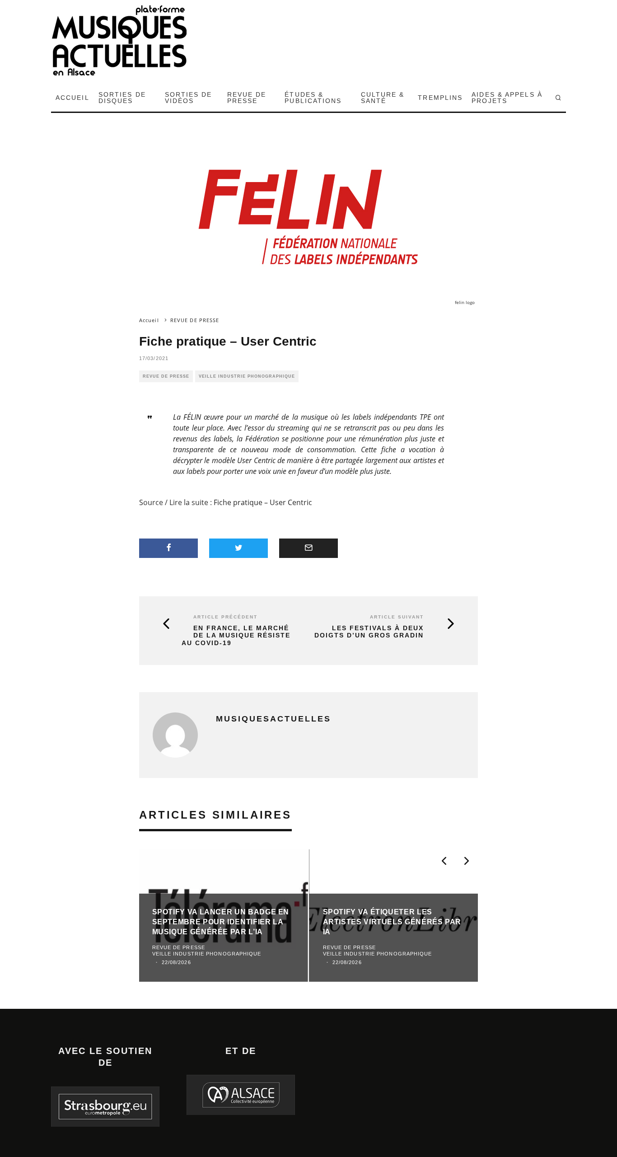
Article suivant (397, 616)
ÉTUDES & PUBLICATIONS (313, 97)
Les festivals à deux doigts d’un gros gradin (369, 631)
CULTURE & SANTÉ (383, 97)
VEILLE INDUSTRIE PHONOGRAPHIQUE (247, 376)
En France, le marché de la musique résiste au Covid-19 (236, 635)
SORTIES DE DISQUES (122, 97)
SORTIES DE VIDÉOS (188, 97)
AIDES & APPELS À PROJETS (507, 97)
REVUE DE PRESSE (246, 97)
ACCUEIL (72, 97)
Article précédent (225, 616)
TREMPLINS (440, 97)
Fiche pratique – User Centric (263, 502)
